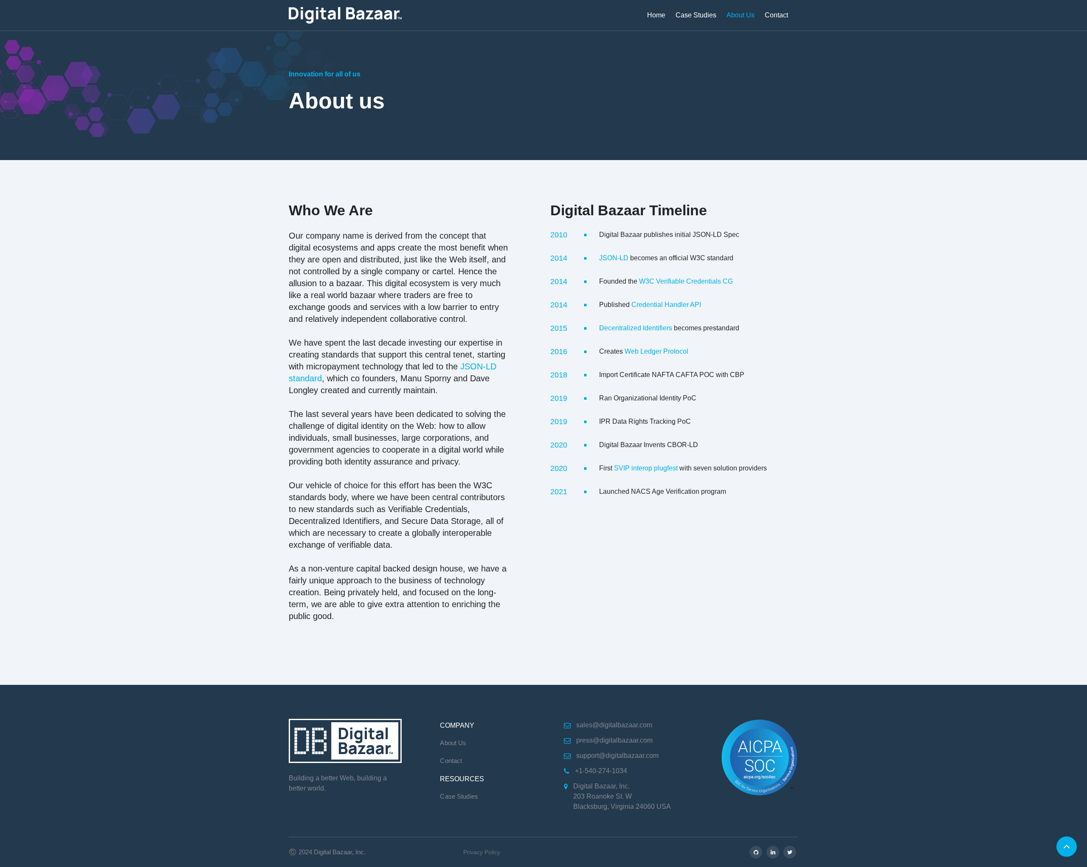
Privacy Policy (481, 852)
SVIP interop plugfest (646, 468)
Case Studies (696, 15)
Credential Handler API (666, 304)
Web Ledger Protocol (656, 351)
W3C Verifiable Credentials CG (686, 281)
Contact (776, 15)
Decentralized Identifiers (635, 328)
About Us (741, 15)
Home (656, 15)
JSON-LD (613, 258)
